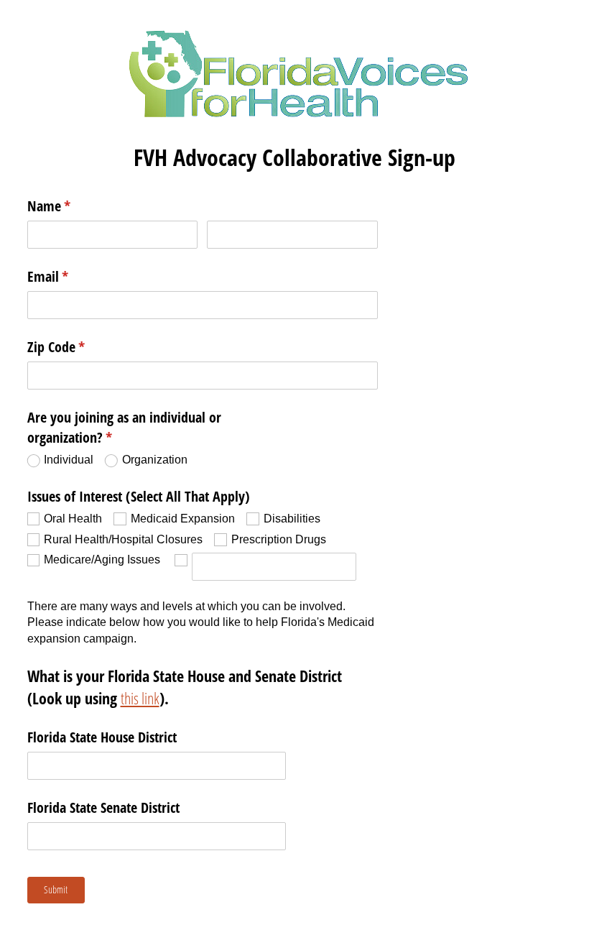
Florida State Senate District (103, 807)
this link (140, 698)
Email (72, 276)
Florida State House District (102, 737)
